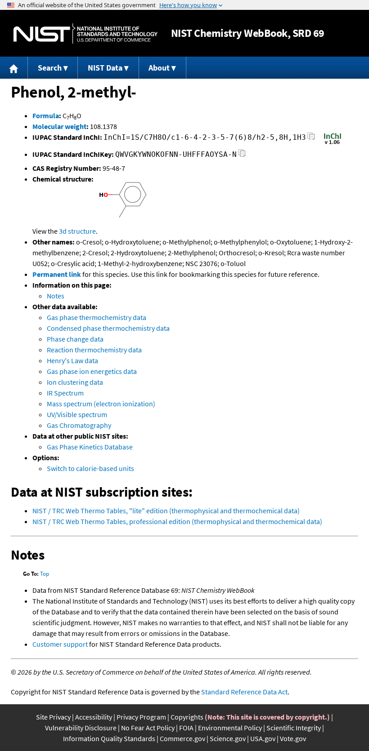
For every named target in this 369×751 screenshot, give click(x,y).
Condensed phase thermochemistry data (108, 328)
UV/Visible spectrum (77, 414)
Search (50, 67)
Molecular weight (59, 126)
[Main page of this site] (14, 68)
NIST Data (105, 67)
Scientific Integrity (293, 727)
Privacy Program (141, 716)
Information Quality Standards (109, 738)
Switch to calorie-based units (90, 468)
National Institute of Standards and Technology (86, 33)
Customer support (60, 644)
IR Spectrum (65, 392)
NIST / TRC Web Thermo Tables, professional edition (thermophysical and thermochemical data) (177, 521)
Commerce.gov (182, 738)
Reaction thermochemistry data (94, 349)
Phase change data (75, 338)
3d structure (77, 231)
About (159, 67)
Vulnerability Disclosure (81, 727)
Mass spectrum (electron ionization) (101, 403)
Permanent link (56, 274)
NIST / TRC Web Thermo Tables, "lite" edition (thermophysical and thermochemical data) (166, 510)
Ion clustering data (75, 382)
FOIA (186, 727)
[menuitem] (14, 68)
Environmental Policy (230, 727)
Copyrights (187, 716)
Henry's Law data (72, 360)
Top (44, 574)
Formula (45, 115)
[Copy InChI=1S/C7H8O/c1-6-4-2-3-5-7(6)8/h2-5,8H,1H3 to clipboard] (311, 139)
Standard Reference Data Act (244, 691)
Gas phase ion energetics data (92, 371)
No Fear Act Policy (148, 727)
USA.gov (262, 738)
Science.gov (228, 738)
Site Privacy (53, 716)
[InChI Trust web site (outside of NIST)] (332, 143)
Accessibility (93, 716)
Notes (55, 295)
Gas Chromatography (79, 425)
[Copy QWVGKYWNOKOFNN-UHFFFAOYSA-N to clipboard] (242, 156)
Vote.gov (293, 738)
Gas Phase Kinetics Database (90, 446)
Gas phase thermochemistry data (96, 317)
